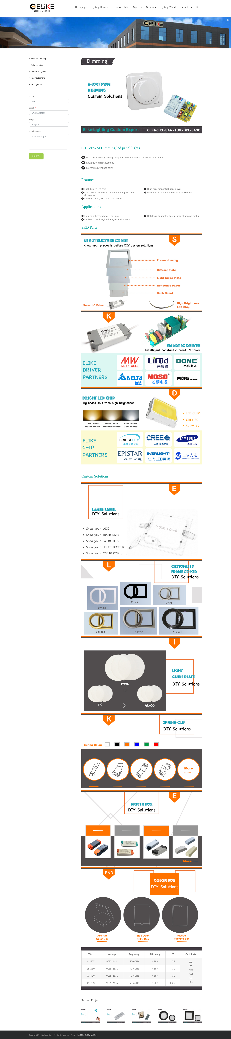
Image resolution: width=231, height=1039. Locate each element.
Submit (36, 156)
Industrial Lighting (39, 71)
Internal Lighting (38, 78)
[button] (197, 7)
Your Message (35, 131)
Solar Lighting (37, 65)
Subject (32, 119)
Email (31, 108)
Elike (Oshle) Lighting (88, 1035)
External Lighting (38, 58)
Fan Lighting (36, 84)
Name (31, 96)
